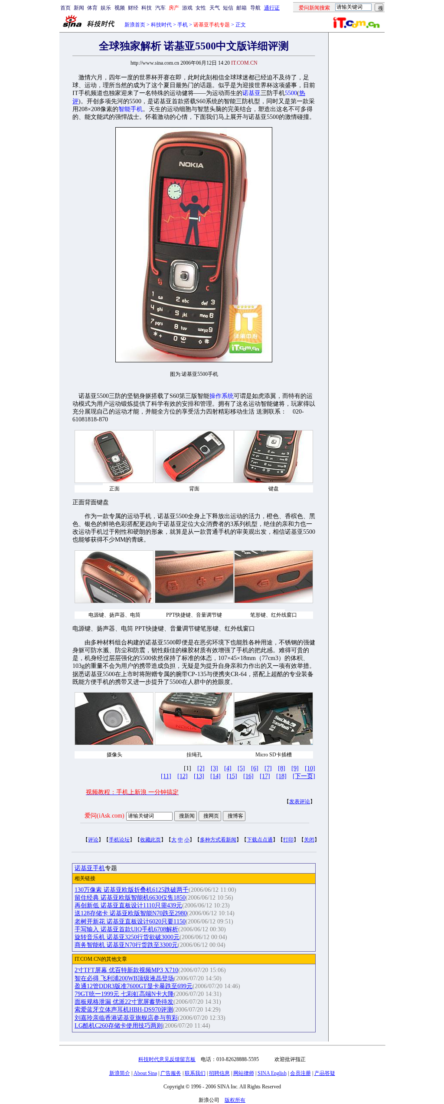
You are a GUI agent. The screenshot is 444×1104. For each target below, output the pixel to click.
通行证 (272, 8)
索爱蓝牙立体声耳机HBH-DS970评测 (124, 1009)
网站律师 (243, 1073)
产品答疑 (324, 1073)
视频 (119, 8)
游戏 (187, 8)
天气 (214, 8)
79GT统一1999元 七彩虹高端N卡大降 (124, 994)
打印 (288, 840)
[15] (232, 776)
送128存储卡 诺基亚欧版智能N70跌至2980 (131, 913)
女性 (201, 8)
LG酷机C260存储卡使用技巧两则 (119, 1025)
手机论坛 (119, 840)
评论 (93, 840)
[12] (182, 776)
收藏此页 (150, 840)
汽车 (160, 8)
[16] (248, 776)
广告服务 (170, 1073)
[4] (228, 768)
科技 (146, 8)
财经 (133, 8)
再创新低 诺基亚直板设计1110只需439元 (128, 905)
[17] (265, 776)
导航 (255, 8)
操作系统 (221, 396)
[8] (281, 768)
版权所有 (235, 1100)
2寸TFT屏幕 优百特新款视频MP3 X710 (126, 970)
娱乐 (106, 8)
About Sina (145, 1073)
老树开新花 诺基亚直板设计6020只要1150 (130, 921)
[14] (215, 776)
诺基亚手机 (90, 868)
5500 (291, 93)
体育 (92, 8)
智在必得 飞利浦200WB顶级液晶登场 (124, 978)
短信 (228, 8)
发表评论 (299, 801)
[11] (166, 776)
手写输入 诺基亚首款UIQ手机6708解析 (126, 929)
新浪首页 (134, 25)
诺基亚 (251, 93)
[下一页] (304, 776)
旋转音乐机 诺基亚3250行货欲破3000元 (127, 937)
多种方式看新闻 (218, 840)
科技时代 (161, 25)
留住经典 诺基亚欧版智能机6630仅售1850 (130, 897)
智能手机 (130, 109)
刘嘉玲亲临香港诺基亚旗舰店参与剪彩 (126, 1018)
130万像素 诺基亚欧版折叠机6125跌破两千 (132, 890)
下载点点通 (260, 840)
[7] (268, 768)
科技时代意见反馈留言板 (167, 1059)
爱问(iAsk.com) (104, 815)
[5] (241, 768)
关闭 (309, 840)
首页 (65, 8)
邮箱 (241, 8)
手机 (182, 25)
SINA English (272, 1073)
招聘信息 (219, 1073)
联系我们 (195, 1073)
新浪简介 (119, 1073)
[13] (199, 776)
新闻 (79, 8)
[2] (201, 768)
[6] (254, 768)
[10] (310, 768)
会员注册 (300, 1073)
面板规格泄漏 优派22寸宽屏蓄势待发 (124, 1002)
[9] (295, 768)
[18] (281, 776)
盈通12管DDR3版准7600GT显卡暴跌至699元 (134, 986)
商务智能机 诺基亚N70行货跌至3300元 (126, 945)
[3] (214, 768)
